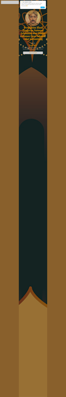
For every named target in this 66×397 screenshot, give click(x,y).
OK (42, 7)
